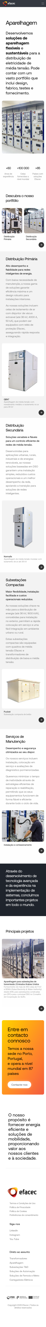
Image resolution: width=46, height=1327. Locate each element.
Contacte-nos (19, 1084)
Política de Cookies (18, 1211)
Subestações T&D (19, 1267)
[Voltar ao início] (9, 3)
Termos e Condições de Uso (22, 1203)
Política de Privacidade (20, 1207)
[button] (43, 3)
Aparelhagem (16, 1262)
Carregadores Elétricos (21, 1279)
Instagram (15, 1235)
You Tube (14, 1239)
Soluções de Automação (22, 1271)
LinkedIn (14, 1230)
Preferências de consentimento (24, 1215)
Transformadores (18, 1258)
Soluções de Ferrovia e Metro (24, 1275)
